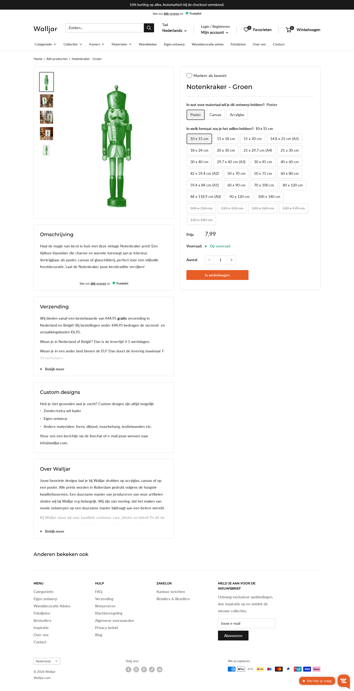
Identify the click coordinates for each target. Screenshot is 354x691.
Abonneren (233, 635)
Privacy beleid (106, 627)
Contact (40, 642)
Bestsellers (42, 620)
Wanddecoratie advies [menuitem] (208, 44)
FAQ (98, 591)
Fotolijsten (42, 613)
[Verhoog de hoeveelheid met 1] (231, 260)
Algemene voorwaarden (114, 620)
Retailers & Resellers (173, 598)
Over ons (41, 634)
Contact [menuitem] (279, 44)
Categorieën (43, 591)
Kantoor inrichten (171, 591)
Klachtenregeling (108, 613)
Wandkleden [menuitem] (148, 44)
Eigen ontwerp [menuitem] (174, 44)
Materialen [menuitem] (119, 44)
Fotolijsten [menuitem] (238, 44)
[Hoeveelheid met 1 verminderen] (209, 260)
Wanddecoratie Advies (52, 606)
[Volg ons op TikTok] (152, 669)
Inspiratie (41, 627)
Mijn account (213, 32)
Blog (98, 634)
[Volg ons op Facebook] (128, 669)
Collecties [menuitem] (71, 44)
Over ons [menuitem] (259, 44)
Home (38, 59)
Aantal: (192, 259)
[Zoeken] (149, 27)
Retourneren (105, 606)
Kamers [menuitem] (94, 44)
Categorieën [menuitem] (43, 44)
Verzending (104, 598)
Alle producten (57, 59)
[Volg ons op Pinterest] (144, 669)
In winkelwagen (217, 275)
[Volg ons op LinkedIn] (159, 669)
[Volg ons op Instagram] (136, 669)
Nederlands (43, 661)
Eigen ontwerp (45, 598)
